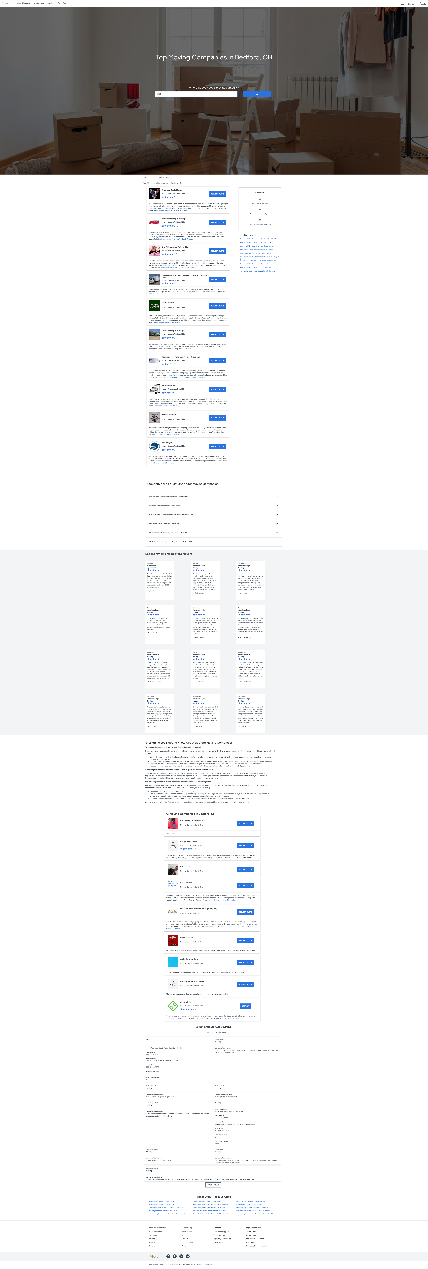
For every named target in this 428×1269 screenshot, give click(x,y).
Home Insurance (155, 1232)
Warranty (153, 1235)
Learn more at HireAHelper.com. (227, 1018)
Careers (185, 1239)
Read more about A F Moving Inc (223, 900)
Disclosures (250, 1242)
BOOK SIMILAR (213, 1185)
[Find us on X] (181, 1256)
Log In (422, 3)
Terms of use (251, 1232)
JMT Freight (167, 442)
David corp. (185, 866)
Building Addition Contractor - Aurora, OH (250, 1201)
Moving (152, 1239)
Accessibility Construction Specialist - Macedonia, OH (167, 1214)
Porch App (62, 3)
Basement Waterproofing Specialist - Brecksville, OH (210, 1204)
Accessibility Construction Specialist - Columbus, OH (211, 1211)
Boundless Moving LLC (190, 937)
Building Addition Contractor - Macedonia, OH (208, 1201)
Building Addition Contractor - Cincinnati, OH (164, 1211)
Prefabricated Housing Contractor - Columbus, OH (253, 1208)
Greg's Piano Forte (188, 842)
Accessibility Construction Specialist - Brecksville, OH (254, 1214)
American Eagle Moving (172, 190)
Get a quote (218, 1242)
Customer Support (221, 1232)
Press (184, 1246)
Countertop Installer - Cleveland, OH (161, 1204)
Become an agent (221, 1235)
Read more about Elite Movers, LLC (168, 406)
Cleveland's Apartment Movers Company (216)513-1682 (184, 276)
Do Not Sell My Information (256, 1246)
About (184, 1235)
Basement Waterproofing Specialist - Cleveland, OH (254, 1211)
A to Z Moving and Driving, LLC (175, 247)
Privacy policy (251, 1235)
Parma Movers (168, 302)
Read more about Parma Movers (167, 322)
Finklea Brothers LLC (171, 414)
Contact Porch (187, 1242)
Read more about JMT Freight (162, 463)
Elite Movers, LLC (169, 385)
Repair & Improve (23, 3)
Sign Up (411, 4)
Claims (152, 1242)
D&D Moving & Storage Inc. (192, 820)
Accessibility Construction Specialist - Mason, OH (166, 1208)
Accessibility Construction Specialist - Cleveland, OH (211, 1214)
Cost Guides (39, 3)
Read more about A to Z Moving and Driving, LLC (179, 268)
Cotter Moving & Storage (173, 330)
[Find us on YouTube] (188, 1256)
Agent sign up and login (223, 1239)
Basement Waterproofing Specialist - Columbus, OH (210, 1208)
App (402, 4)
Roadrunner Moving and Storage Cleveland (181, 357)
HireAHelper (185, 1002)
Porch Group (187, 1232)
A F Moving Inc (186, 882)
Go (257, 94)
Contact (245, 1006)
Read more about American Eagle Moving (170, 210)
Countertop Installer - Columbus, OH (161, 1201)
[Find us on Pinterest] (175, 1256)
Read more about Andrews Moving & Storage (175, 239)
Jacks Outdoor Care (189, 959)
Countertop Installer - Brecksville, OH (249, 1204)
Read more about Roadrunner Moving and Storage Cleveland (183, 377)
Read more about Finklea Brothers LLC (167, 434)
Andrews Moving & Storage (174, 218)
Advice (51, 3)
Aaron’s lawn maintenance (192, 981)
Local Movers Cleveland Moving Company (198, 909)
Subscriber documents (255, 1239)
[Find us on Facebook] (168, 1256)
